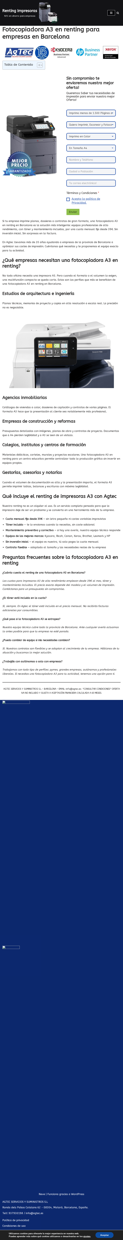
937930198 (16, 1213)
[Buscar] (118, 13)
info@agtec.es (34, 1213)
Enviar (73, 211)
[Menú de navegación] (111, 13)
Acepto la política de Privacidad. (86, 200)
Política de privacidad (15, 1220)
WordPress (77, 1194)
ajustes (86, 1236)
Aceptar (104, 1235)
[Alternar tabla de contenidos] (38, 65)
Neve (42, 1194)
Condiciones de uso (14, 1225)
